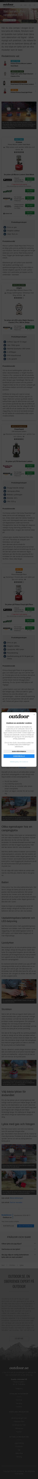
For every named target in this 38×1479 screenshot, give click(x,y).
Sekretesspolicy (14, 762)
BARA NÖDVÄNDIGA (19, 751)
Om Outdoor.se (24, 762)
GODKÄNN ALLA (19, 756)
